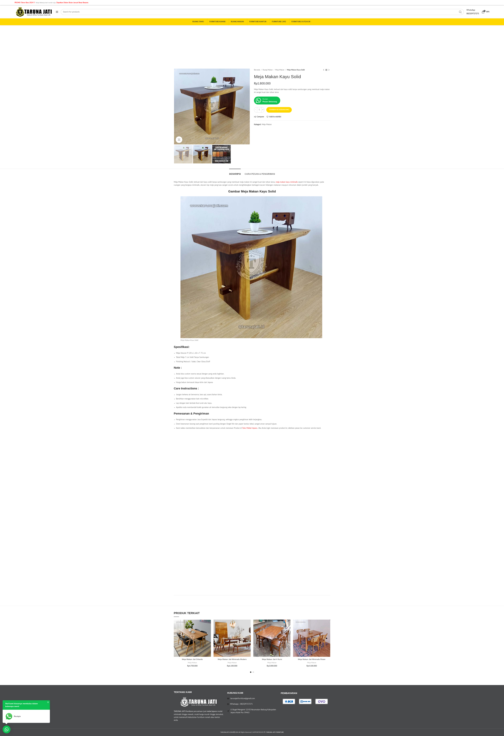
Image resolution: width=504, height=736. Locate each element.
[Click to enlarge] (179, 139)
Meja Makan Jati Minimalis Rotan (311, 659)
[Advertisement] (252, 45)
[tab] (235, 173)
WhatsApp (470, 10)
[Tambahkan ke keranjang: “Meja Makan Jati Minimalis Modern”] (248, 630)
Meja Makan (280, 70)
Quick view (209, 636)
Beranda (257, 70)
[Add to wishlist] (209, 624)
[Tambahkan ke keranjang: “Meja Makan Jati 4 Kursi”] (288, 630)
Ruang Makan (268, 70)
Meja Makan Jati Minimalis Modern (232, 659)
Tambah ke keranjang (279, 110)
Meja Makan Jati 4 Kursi (272, 659)
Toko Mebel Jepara (249, 428)
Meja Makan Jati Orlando (192, 659)
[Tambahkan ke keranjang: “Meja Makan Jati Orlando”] (209, 630)
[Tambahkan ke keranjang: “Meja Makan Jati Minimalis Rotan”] (328, 630)
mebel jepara (212, 711)
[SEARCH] (460, 12)
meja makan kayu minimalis (287, 182)
